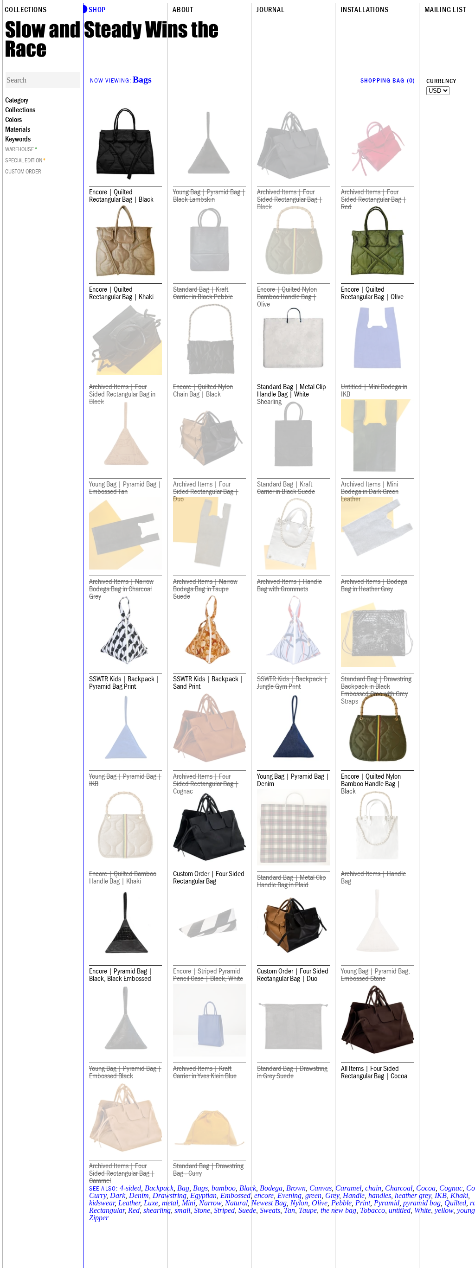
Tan (289, 1210)
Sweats (270, 1210)
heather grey (413, 1195)
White (422, 1210)
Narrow (210, 1203)
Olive (319, 1203)
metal (170, 1203)
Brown (296, 1188)
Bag (183, 1188)
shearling (157, 1210)
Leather (129, 1203)
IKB (441, 1195)
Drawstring (169, 1195)
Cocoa (426, 1188)
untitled (400, 1210)
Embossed (235, 1195)
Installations (364, 9)
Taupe (308, 1210)
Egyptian (203, 1195)
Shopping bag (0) (387, 80)
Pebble (341, 1203)
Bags (200, 1188)
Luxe (151, 1203)
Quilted (455, 1203)
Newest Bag (269, 1203)
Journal (271, 9)
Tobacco (372, 1210)
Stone (202, 1210)
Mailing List (445, 9)
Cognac (450, 1188)
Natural (236, 1203)
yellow (444, 1210)
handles (379, 1195)
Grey (332, 1195)
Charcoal (398, 1188)
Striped (224, 1210)
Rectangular (106, 1210)
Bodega (271, 1188)
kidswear (102, 1203)
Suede (247, 1210)
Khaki (459, 1195)
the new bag (338, 1210)
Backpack (159, 1188)
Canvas (320, 1188)
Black (247, 1188)
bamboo (224, 1188)
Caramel (348, 1188)
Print (362, 1203)
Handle (354, 1195)
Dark (117, 1195)
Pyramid (386, 1203)
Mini (188, 1203)
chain (373, 1188)
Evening (289, 1195)
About (183, 9)
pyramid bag (422, 1203)
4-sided (130, 1188)
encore (264, 1195)
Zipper (99, 1218)
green (313, 1195)
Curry (97, 1195)
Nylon (299, 1203)
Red (134, 1210)
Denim (139, 1195)
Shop (97, 9)
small (182, 1210)
